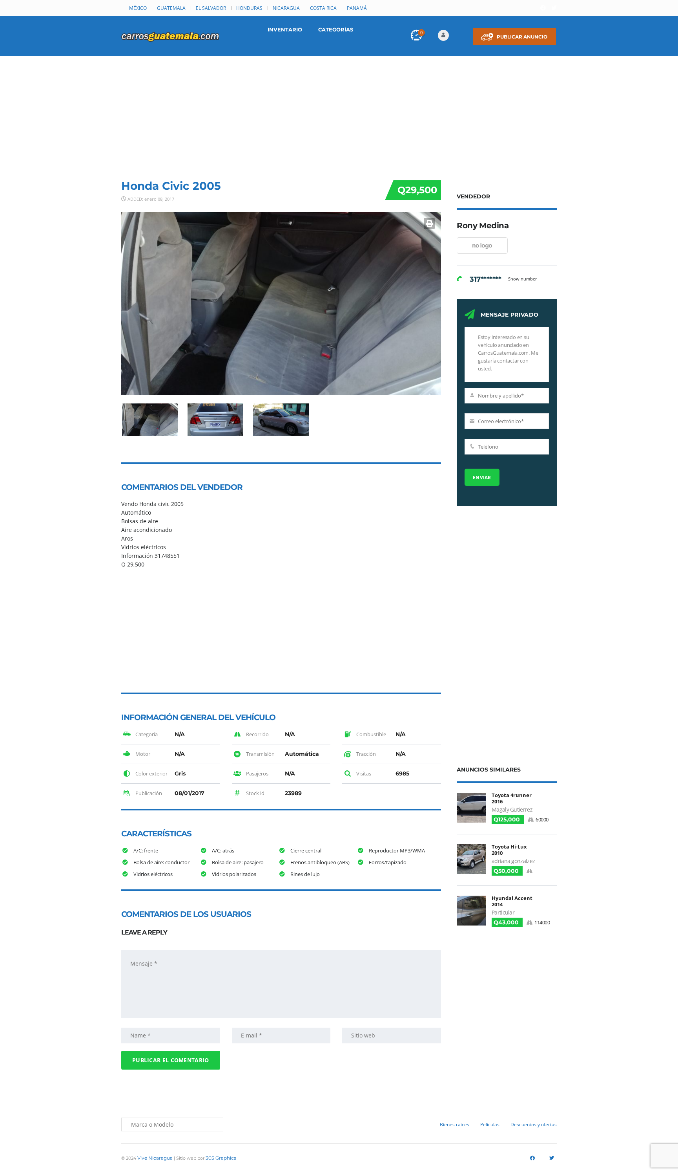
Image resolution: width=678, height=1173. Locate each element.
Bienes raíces (454, 1124)
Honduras (249, 8)
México (138, 8)
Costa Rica (323, 8)
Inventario (285, 29)
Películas (489, 1124)
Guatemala (171, 8)
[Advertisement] (339, 115)
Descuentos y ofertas (533, 1124)
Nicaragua (286, 8)
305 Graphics (221, 1158)
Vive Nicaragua (155, 1158)
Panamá (357, 8)
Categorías (335, 29)
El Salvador (211, 8)
